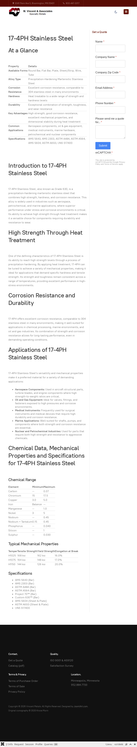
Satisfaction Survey (61, 665)
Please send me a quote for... (109, 120)
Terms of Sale (16, 686)
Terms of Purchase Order (23, 681)
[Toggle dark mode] (116, 12)
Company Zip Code (107, 72)
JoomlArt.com (81, 706)
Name (99, 41)
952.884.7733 (79, 685)
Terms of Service (111, 164)
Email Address (104, 87)
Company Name (105, 57)
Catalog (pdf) (16, 665)
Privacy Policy (16, 691)
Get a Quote (15, 660)
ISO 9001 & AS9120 (61, 660)
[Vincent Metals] (32, 12)
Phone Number (105, 103)
